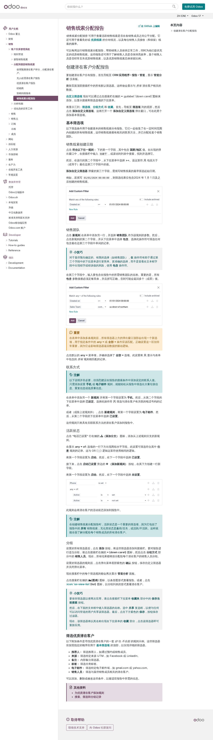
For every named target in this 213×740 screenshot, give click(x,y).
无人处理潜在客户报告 (28, 78)
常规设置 (13, 174)
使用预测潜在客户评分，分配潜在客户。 (35, 71)
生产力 (11, 164)
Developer (15, 234)
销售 (10, 44)
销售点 (14, 118)
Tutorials (13, 240)
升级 (11, 207)
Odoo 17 (196, 15)
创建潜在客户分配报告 (185, 30)
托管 (11, 187)
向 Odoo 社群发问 (100, 727)
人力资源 (13, 149)
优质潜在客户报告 (26, 83)
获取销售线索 (21, 59)
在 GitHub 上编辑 (150, 26)
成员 (13, 134)
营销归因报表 (24, 93)
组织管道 (18, 54)
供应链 (11, 144)
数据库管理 (14, 181)
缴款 (11, 257)
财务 (10, 38)
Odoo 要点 (14, 33)
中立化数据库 (16, 212)
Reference (14, 250)
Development (15, 262)
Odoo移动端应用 (18, 222)
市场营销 (13, 154)
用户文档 (13, 28)
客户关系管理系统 (20, 49)
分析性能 (18, 103)
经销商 (20, 88)
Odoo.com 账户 (17, 227)
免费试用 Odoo (193, 6)
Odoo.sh (13, 197)
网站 (10, 139)
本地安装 (13, 202)
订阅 (13, 123)
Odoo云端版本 (16, 192)
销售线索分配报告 (26, 98)
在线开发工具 (15, 169)
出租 (13, 128)
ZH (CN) (182, 15)
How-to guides (16, 245)
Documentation (16, 267)
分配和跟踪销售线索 (24, 64)
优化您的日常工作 (23, 108)
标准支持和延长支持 (19, 217)
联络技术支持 (76, 727)
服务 (10, 159)
